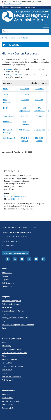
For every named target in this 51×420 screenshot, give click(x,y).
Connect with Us (8, 408)
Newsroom (6, 394)
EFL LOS (39, 116)
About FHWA (7, 272)
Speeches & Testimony (11, 401)
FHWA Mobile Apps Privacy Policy (14, 353)
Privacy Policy (7, 370)
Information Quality (9, 359)
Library (9, 69)
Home (4, 38)
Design (25, 38)
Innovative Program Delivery (13, 311)
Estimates (7, 121)
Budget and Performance (11, 349)
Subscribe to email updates (16, 253)
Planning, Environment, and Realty (15, 318)
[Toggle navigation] (46, 25)
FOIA (4, 356)
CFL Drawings (24, 130)
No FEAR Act (7, 363)
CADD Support (9, 138)
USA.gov (5, 373)
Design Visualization (14, 74)
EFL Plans (39, 99)
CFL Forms (24, 88)
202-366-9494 (17, 199)
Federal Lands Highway (11, 304)
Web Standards (7, 380)
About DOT (6, 342)
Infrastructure (7, 307)
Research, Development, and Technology (18, 324)
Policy (4, 321)
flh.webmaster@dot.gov (14, 196)
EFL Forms (39, 88)
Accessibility (6, 346)
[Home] (25, 17)
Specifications (8, 116)
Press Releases (7, 398)
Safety (4, 328)
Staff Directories (8, 283)
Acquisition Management (11, 301)
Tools (5, 94)
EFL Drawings (39, 130)
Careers (5, 276)
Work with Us (7, 286)
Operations (6, 314)
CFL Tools (25, 94)
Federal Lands (14, 38)
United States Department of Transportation (20, 7)
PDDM (6, 108)
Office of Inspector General (12, 366)
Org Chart (5, 279)
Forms (5, 88)
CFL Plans (25, 99)
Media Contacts (8, 404)
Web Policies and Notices (11, 376)
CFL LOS (24, 116)
